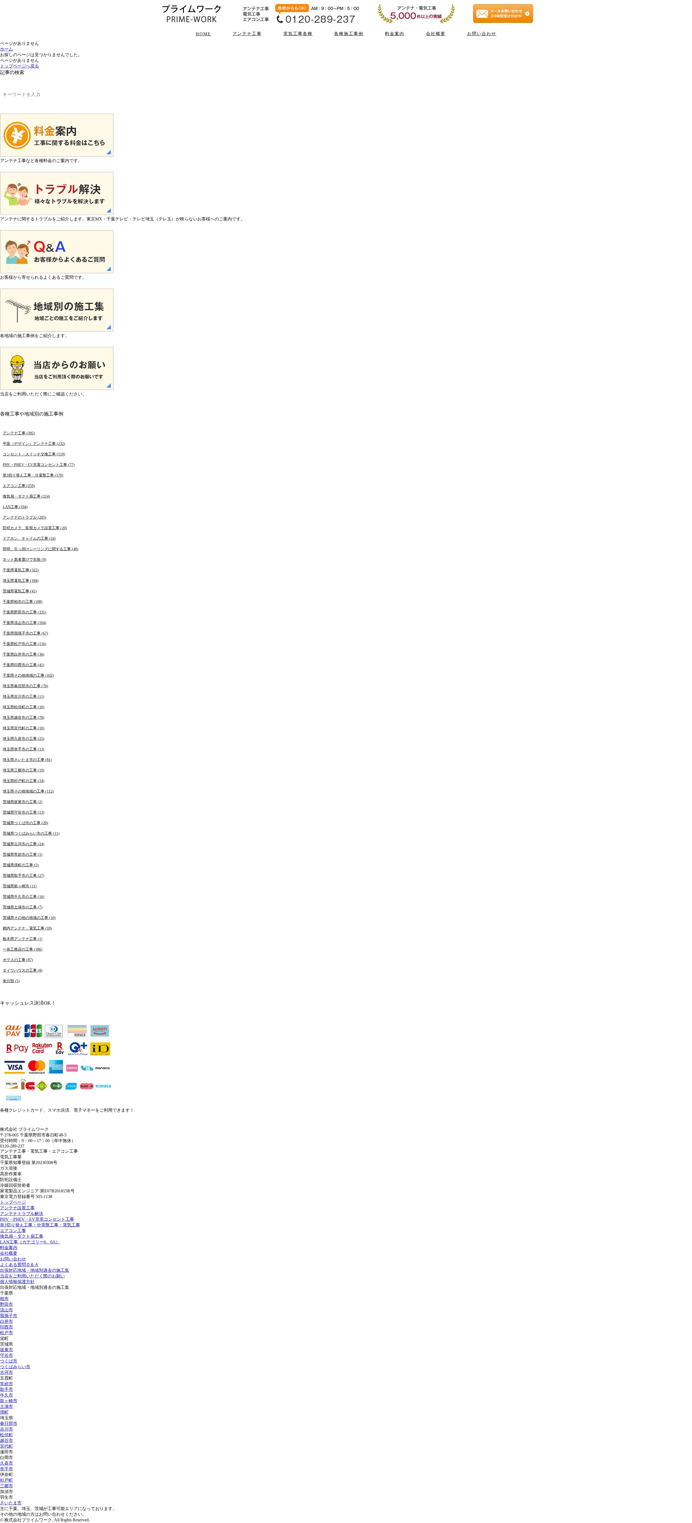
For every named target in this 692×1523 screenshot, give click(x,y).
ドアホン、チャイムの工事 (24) (29, 538)
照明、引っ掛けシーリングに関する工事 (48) (40, 549)
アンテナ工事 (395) (19, 433)
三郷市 (6, 1486)
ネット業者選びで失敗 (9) (24, 559)
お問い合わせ (481, 33)
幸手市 (6, 1469)
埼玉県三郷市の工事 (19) (23, 770)
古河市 (6, 1372)
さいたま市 (11, 1503)
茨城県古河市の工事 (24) (23, 844)
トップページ (13, 1202)
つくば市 (8, 1361)
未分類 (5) (11, 981)
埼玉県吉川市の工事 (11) (23, 696)
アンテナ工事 (247, 33)
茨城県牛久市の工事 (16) (23, 896)
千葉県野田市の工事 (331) (24, 612)
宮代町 (6, 1446)
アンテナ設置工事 (17, 1208)
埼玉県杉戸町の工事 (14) (23, 781)
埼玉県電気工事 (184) (21, 580)
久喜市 (6, 1463)
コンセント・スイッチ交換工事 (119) (34, 454)
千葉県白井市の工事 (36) (23, 654)
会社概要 (435, 33)
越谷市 (6, 1440)
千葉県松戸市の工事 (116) (24, 644)
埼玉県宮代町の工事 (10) (23, 728)
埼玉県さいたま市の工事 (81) (27, 759)
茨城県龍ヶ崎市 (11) (20, 886)
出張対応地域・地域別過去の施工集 (34, 1270)
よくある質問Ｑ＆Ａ (19, 1264)
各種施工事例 (348, 33)
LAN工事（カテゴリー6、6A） (30, 1242)
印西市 (6, 1327)
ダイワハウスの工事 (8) (22, 970)
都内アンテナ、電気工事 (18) (27, 928)
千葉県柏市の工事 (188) (22, 601)
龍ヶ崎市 (8, 1400)
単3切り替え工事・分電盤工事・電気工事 (40, 1225)
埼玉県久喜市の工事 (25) (23, 738)
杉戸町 (6, 1480)
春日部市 (8, 1423)
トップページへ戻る (19, 66)
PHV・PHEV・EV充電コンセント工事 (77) (39, 464)
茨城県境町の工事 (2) (21, 865)
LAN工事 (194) (15, 507)
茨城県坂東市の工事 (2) (22, 802)
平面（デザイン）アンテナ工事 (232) (34, 443)
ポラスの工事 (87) (18, 960)
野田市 (6, 1304)
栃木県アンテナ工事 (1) (22, 939)
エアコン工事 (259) (19, 486)
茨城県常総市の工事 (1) (22, 854)
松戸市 (6, 1332)
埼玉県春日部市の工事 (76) (25, 686)
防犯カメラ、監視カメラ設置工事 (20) (35, 528)
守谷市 (6, 1355)
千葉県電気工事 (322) (21, 570)
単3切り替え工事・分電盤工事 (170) (33, 475)
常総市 (6, 1383)
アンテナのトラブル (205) (24, 517)
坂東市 (6, 1349)
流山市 (6, 1310)
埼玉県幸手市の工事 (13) (23, 749)
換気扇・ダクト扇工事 (21, 1236)
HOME (203, 34)
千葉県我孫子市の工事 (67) (25, 633)
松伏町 (6, 1435)
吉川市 (6, 1429)
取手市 (6, 1389)
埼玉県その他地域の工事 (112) (28, 791)
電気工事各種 (297, 33)
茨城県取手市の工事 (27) (23, 875)
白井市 (6, 1321)
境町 (4, 1412)
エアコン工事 (13, 1230)
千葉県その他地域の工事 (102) (28, 675)
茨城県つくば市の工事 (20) (25, 823)
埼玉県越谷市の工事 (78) (23, 717)
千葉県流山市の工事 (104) (24, 622)
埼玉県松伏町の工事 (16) (23, 707)
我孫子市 (8, 1315)
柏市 (4, 1298)
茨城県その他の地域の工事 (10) (29, 917)
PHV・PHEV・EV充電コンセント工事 (37, 1219)
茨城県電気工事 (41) (20, 591)
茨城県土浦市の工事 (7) (22, 907)
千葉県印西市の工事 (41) (23, 665)
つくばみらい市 (15, 1366)
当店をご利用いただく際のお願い (32, 1276)
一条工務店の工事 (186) (22, 949)
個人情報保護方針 (17, 1281)
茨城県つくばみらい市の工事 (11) (31, 833)
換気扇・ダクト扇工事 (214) (26, 496)
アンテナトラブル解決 (21, 1213)
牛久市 (6, 1395)
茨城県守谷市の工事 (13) (23, 812)
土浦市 (6, 1406)
